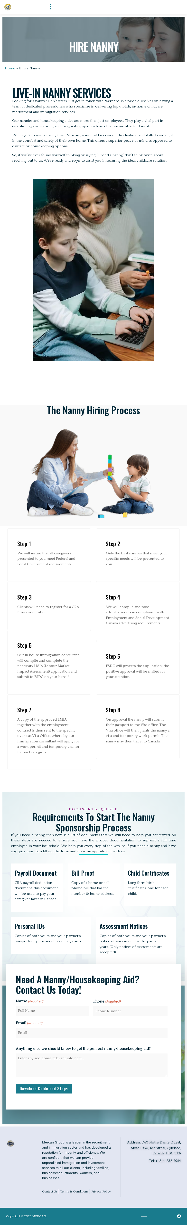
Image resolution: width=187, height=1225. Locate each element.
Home (10, 68)
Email (29, 1023)
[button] (50, 7)
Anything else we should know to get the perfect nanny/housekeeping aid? (83, 1048)
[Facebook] (179, 1216)
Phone (107, 1001)
